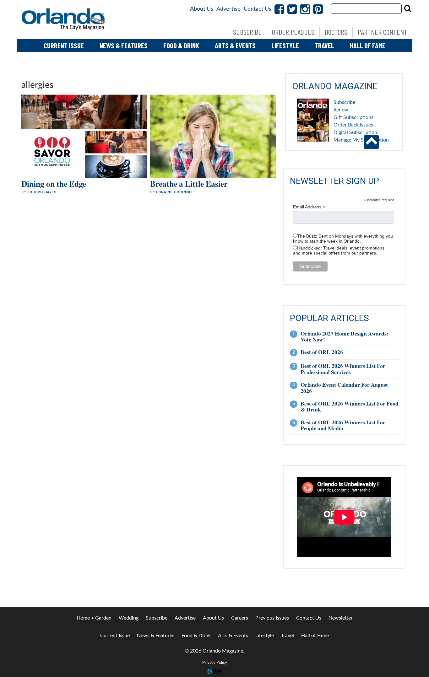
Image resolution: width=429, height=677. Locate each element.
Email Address (309, 207)
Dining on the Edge (53, 184)
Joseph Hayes (42, 192)
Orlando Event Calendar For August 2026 (344, 387)
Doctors (336, 31)
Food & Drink (181, 45)
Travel (324, 45)
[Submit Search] (407, 8)
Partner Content (382, 31)
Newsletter (341, 618)
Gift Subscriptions (353, 117)
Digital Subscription (355, 132)
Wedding (128, 618)
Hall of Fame (367, 45)
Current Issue (64, 45)
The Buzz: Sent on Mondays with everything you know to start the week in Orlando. (343, 239)
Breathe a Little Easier (188, 184)
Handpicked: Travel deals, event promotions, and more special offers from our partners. (339, 250)
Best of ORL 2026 (322, 352)
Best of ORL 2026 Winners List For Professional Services (343, 369)
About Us (201, 9)
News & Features (124, 45)
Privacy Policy (214, 662)
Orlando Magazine (64, 19)
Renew (341, 109)
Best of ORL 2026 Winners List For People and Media (343, 425)
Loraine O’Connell (176, 192)
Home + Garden (94, 618)
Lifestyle (285, 45)
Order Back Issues (353, 124)
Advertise (228, 9)
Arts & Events (235, 45)
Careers (239, 618)
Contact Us (257, 9)
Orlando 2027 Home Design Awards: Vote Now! (344, 336)
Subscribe (247, 31)
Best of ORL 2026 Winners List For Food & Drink (350, 406)
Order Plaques (293, 31)
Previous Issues (272, 618)
